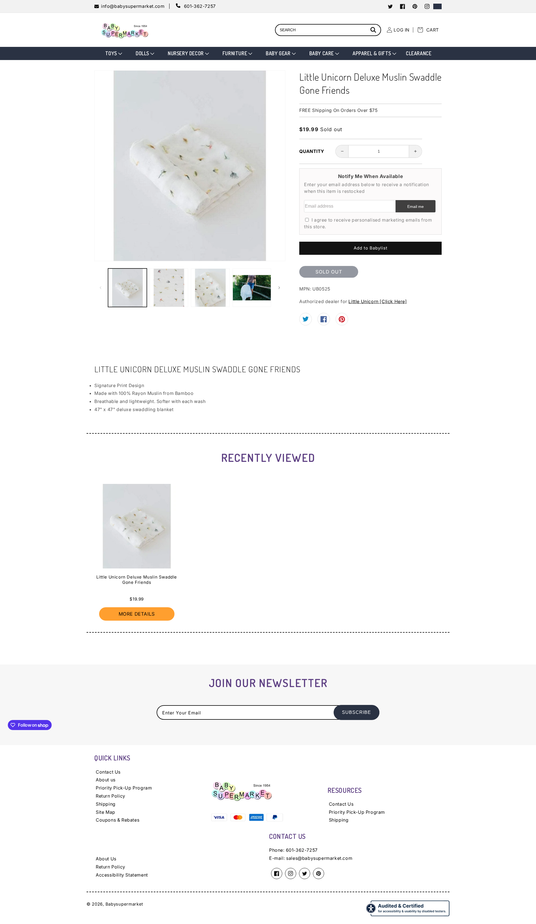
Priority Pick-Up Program (124, 788)
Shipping (106, 804)
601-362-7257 (302, 850)
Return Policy (110, 796)
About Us (106, 858)
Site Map (105, 812)
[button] (113, 53)
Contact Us (108, 772)
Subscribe (356, 712)
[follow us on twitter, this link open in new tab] (305, 320)
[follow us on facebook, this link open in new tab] (323, 320)
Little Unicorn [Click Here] (377, 301)
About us (106, 780)
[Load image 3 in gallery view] (210, 287)
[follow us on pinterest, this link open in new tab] (342, 321)
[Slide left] (100, 288)
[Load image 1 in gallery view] (127, 287)
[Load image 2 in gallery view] (169, 287)
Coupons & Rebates (117, 820)
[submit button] (374, 30)
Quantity (311, 151)
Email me (415, 206)
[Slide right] (279, 288)
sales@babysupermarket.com (319, 858)
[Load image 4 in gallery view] (252, 287)
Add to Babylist (370, 248)
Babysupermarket (124, 904)
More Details (137, 614)
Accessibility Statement (122, 875)
